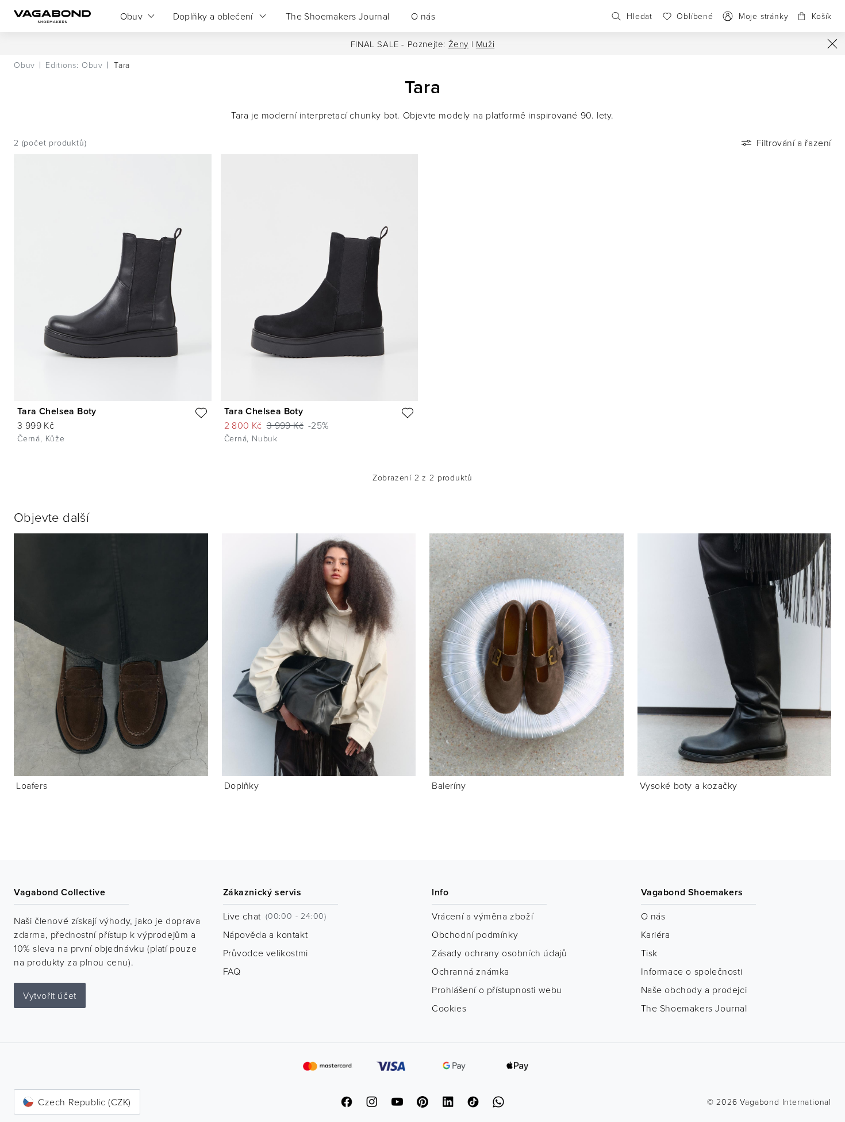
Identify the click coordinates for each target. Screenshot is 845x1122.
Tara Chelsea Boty (57, 411)
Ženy (458, 44)
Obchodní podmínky (475, 934)
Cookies (449, 1008)
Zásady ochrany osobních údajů (499, 953)
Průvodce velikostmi (265, 953)
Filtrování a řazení (793, 142)
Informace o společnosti (692, 971)
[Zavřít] (832, 43)
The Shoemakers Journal (694, 1008)
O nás (653, 916)
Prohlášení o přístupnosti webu (497, 989)
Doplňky (241, 785)
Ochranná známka (470, 971)
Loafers (31, 785)
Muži (485, 44)
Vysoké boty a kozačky (689, 785)
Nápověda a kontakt (265, 934)
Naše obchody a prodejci (694, 989)
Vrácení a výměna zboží (482, 916)
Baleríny (449, 785)
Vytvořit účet (49, 995)
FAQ (232, 971)
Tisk (649, 953)
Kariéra (655, 934)
